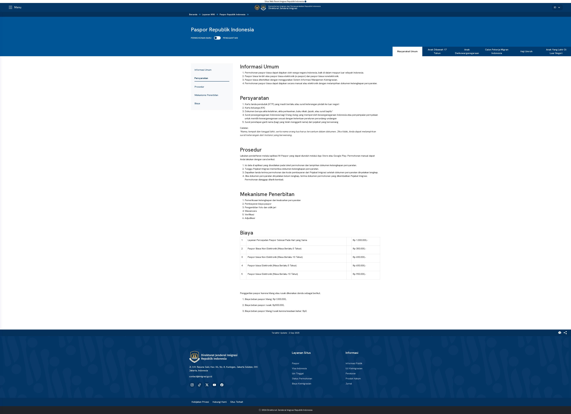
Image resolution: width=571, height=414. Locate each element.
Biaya (197, 103)
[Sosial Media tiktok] (200, 385)
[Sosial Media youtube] (214, 385)
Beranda (193, 14)
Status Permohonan (302, 378)
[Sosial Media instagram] (192, 385)
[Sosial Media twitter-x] (207, 385)
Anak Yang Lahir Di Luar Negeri (556, 51)
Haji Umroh (526, 51)
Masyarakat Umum (407, 51)
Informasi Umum (202, 69)
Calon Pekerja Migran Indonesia (496, 51)
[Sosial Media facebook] (222, 385)
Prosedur (199, 86)
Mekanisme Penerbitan (206, 95)
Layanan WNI (208, 14)
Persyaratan (201, 78)
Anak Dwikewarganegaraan (467, 51)
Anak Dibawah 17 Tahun (437, 51)
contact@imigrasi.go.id (200, 376)
